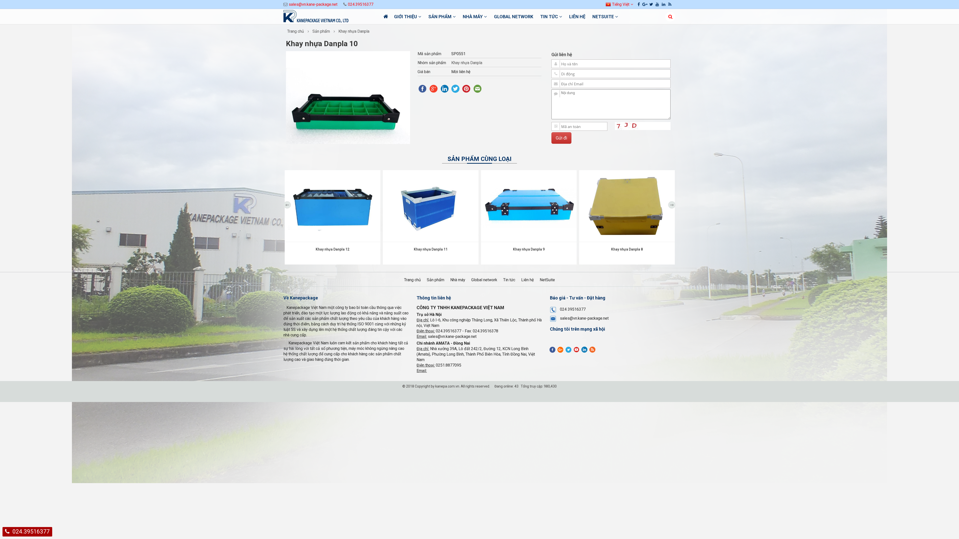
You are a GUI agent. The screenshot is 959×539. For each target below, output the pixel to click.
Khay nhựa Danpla (353, 31)
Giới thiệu (405, 16)
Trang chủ (295, 31)
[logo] (329, 17)
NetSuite (603, 16)
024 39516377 (573, 309)
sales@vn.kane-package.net (313, 4)
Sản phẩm (440, 16)
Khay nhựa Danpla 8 (627, 249)
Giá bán (424, 71)
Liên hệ (577, 16)
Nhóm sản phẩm (432, 62)
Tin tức (549, 16)
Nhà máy (473, 16)
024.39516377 (360, 4)
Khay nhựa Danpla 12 (332, 249)
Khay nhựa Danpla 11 (431, 249)
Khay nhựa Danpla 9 (529, 249)
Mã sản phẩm (429, 53)
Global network (513, 16)
